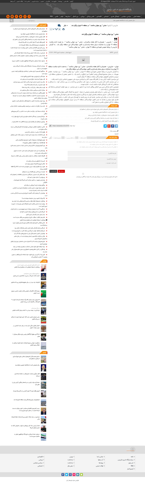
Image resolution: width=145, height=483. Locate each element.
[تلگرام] (116, 126)
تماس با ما (27, 1)
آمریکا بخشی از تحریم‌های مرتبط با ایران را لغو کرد (32, 212)
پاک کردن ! (53, 171)
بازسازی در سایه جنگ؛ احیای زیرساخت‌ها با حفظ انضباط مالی (29, 53)
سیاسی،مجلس (38, 463)
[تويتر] (20, 16)
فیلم (62, 16)
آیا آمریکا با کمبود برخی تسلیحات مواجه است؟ (33, 198)
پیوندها (60, 1)
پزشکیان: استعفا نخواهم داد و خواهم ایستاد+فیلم (32, 220)
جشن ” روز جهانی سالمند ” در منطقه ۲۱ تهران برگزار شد (100, 34)
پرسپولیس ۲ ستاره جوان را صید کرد (36, 177)
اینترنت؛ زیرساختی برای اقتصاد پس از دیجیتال (33, 172)
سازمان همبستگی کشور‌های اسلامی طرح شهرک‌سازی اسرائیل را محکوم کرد (98, 109)
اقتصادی (98, 16)
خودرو (42, 1)
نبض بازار (70, 466)
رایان (67, 480)
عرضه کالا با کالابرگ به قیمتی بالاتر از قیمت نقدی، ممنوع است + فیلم (25, 292)
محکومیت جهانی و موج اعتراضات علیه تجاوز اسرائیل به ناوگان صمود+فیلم (26, 344)
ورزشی (82, 16)
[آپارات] (16, 16)
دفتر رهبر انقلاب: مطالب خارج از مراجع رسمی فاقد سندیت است (29, 217)
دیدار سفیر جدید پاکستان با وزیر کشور (35, 215)
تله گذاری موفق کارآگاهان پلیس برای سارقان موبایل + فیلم (26, 335)
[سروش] (12, 16)
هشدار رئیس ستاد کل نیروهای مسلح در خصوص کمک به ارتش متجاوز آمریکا (25, 427)
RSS (51, 16)
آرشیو (71, 1)
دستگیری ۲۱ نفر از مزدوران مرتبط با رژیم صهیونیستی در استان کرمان (28, 209)
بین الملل (75, 16)
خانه (132, 457)
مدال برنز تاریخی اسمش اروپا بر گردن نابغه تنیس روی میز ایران (29, 82)
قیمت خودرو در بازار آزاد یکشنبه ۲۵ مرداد (34, 85)
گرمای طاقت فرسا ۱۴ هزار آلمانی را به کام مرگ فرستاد (104, 121)
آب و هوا (12, 1)
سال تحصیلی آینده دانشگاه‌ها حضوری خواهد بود (105, 112)
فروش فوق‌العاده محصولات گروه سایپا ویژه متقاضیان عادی (30, 140)
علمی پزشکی (90, 16)
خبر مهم (131, 463)
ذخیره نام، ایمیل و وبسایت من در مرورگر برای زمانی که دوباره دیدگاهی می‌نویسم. (96, 177)
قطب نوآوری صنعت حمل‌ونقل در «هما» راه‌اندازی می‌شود (102, 115)
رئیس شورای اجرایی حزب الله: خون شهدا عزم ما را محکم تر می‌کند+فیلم (25, 318)
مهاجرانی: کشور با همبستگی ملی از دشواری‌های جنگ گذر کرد (29, 234)
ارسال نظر (61, 171)
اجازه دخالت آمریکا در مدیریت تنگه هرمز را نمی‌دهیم (26, 276)
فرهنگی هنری (115, 16)
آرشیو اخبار (130, 469)
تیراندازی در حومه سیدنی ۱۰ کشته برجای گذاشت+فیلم (26, 310)
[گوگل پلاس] (109, 126)
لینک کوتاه (72, 126)
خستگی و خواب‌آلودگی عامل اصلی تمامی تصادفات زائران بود (30, 228)
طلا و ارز (48, 1)
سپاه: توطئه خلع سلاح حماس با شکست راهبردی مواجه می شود (29, 247)
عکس (56, 16)
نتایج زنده (54, 1)
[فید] (8, 16)
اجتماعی (106, 16)
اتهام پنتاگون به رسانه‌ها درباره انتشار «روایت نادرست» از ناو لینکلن (28, 93)
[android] (81, 474)
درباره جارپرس (35, 1)
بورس (71, 457)
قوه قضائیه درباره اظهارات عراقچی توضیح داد (34, 143)
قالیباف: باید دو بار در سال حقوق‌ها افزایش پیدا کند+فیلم (25, 282)
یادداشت (70, 460)
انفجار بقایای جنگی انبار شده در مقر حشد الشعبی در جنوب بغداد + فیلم (26, 327)
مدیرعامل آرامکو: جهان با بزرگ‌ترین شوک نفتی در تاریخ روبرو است (28, 231)
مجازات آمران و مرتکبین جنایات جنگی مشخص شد (32, 90)
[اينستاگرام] (25, 16)
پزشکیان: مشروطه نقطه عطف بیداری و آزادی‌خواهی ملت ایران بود (28, 201)
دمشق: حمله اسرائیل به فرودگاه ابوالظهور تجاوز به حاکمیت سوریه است (27, 435)
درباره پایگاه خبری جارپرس (125, 460)
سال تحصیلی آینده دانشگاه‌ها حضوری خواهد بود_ (122, 20)
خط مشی (66, 1)
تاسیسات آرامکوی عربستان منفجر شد (35, 161)
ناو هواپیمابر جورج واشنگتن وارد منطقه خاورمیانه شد (32, 45)
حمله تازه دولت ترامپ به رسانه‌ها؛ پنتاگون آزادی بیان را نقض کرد (101, 118)
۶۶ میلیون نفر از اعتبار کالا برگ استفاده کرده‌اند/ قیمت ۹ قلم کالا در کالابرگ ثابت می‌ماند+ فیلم (25, 301)
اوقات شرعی (20, 1)
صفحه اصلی (136, 16)
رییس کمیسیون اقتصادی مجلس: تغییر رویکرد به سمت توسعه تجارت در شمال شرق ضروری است (26, 409)
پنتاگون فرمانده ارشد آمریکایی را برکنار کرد (34, 185)
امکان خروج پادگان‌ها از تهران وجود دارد (35, 164)
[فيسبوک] (29, 16)
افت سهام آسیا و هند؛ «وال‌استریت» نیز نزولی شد (32, 79)
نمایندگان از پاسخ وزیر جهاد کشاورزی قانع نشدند (33, 76)
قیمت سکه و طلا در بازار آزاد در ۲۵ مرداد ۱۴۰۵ (33, 87)
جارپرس (115, 25)
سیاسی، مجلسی (126, 16)
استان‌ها (67, 16)
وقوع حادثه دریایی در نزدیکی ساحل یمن (35, 132)
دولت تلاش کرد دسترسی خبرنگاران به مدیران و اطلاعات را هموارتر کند (27, 175)
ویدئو (44, 261)
